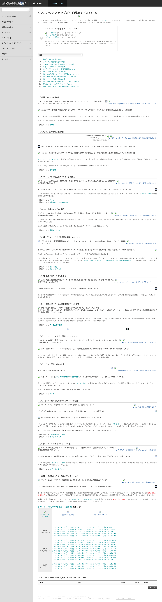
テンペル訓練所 (51, 35)
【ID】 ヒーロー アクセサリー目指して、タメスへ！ (60, 77)
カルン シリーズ (55, 269)
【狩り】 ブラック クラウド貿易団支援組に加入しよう (61, 69)
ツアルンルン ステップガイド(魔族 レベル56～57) (55, 507)
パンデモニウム (146, 194)
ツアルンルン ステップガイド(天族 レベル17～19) (100, 536)
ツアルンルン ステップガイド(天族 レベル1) (98, 527)
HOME (14, 3)
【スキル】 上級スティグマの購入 (53, 67)
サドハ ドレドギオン (59, 463)
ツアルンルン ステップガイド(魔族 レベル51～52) (68, 564)
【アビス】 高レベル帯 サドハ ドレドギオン (57, 84)
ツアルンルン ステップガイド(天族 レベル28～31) (100, 544)
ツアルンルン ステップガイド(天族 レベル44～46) (100, 555)
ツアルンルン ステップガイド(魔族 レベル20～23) (68, 540)
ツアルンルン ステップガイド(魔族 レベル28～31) (68, 544)
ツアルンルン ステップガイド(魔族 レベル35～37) (68, 549)
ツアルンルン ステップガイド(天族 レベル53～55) (100, 566)
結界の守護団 (88, 260)
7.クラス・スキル (8, 48)
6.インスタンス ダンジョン (12, 43)
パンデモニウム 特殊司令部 (104, 260)
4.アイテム (6, 32)
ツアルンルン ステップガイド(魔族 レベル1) (66, 527)
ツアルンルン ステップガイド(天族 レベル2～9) (99, 529)
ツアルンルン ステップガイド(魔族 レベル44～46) (68, 555)
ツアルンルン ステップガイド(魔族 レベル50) (66, 559)
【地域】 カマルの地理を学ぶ (52, 59)
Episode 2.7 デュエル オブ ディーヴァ (84, 499)
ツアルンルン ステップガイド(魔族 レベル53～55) (68, 566)
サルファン (102, 20)
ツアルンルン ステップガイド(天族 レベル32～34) (100, 547)
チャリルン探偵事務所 (123, 260)
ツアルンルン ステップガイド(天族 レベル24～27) (100, 542)
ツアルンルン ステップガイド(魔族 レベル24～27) (68, 542)
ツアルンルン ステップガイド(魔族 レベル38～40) (68, 551)
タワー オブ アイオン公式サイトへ (125, 599)
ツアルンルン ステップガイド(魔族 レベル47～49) (68, 557)
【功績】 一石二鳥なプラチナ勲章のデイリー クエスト (61, 86)
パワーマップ (38, 3)
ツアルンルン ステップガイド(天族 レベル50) (98, 559)
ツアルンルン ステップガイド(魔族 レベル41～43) (68, 553)
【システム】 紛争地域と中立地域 (53, 62)
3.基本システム (7, 27)
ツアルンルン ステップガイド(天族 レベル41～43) (100, 553)
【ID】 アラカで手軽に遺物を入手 (53, 79)
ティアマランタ (52, 159)
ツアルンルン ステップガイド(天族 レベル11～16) (100, 533)
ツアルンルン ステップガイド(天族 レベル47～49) (100, 557)
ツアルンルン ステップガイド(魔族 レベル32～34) (68, 547)
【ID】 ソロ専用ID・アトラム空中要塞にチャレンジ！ (60, 74)
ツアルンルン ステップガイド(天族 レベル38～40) (100, 551)
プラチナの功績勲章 (52, 37)
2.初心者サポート (8, 22)
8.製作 (4, 54)
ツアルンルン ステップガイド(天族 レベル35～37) (100, 549)
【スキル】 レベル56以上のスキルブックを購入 (58, 64)
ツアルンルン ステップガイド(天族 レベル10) (98, 531)
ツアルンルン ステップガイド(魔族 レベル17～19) (68, 536)
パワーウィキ (57, 3)
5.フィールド (7, 38)
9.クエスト (6, 59)
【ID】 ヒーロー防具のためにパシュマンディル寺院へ (60, 81)
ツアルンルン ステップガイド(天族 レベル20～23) (100, 540)
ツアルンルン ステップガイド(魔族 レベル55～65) (68, 568)
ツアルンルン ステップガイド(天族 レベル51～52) (100, 564)
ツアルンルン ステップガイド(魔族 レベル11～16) (68, 533)
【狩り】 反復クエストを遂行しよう (54, 72)
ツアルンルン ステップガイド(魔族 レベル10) (66, 531)
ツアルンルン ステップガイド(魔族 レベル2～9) (67, 529)
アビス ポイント (82, 383)
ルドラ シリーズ (116, 424)
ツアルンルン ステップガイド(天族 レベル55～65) (100, 568)
